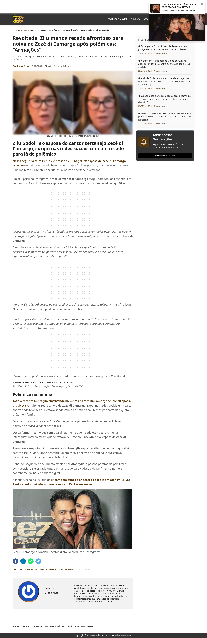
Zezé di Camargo (67, 569)
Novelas (135, 18)
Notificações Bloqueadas (165, 156)
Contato (37, 626)
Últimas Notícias (117, 18)
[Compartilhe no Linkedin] (23, 561)
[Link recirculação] (155, 8)
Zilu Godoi (84, 569)
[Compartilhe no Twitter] (38, 561)
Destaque (18, 569)
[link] (28, 592)
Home (16, 626)
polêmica (51, 569)
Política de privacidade (80, 626)
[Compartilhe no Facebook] (15, 561)
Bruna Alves (23, 66)
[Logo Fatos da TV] (18, 18)
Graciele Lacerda (34, 569)
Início (15, 30)
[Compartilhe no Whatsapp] (31, 561)
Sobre (26, 626)
